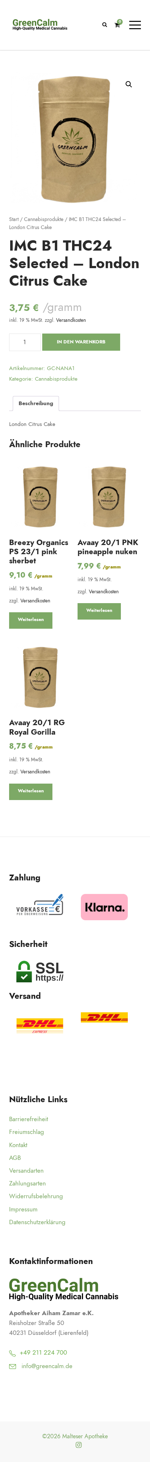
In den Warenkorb (81, 342)
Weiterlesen (31, 619)
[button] (128, 84)
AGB (15, 1157)
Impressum (23, 1209)
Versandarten (26, 1170)
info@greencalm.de (46, 1366)
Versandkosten (71, 320)
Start (14, 219)
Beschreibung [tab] (36, 403)
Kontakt (18, 1145)
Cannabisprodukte (43, 219)
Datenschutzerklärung (37, 1222)
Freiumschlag (26, 1131)
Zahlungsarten (27, 1183)
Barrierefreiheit (28, 1119)
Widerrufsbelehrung (36, 1196)
